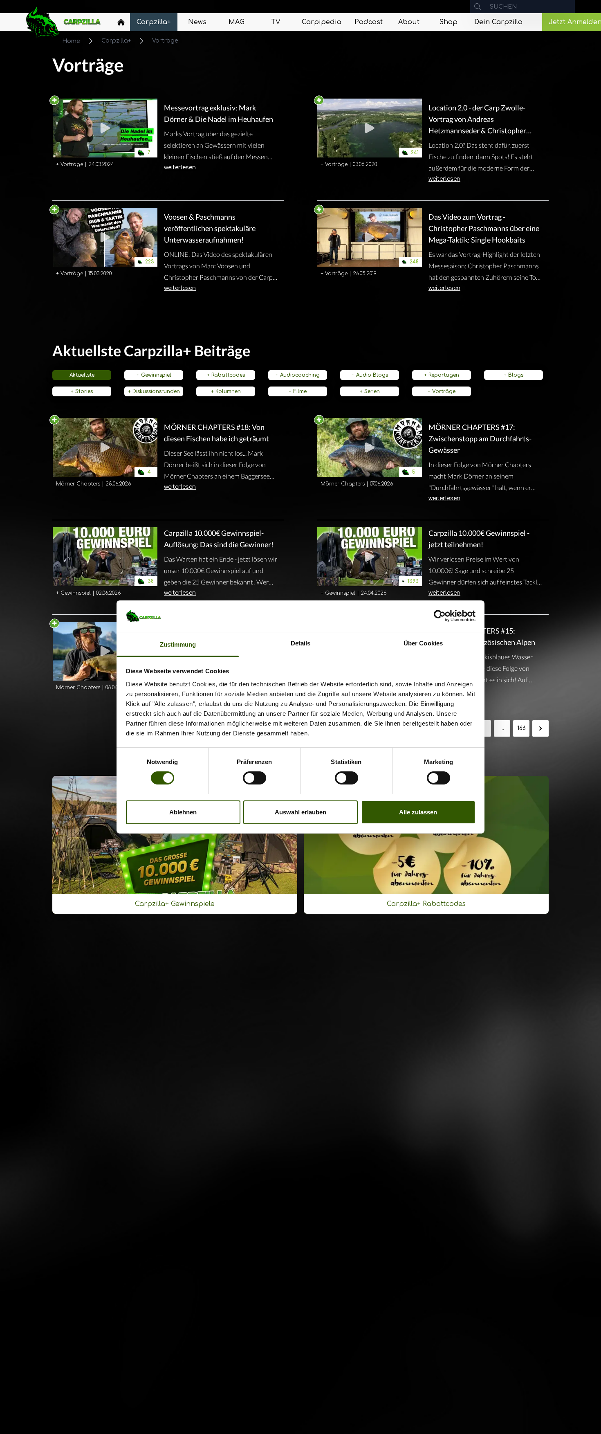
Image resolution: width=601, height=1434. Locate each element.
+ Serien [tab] (370, 391)
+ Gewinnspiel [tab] (154, 375)
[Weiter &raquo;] (540, 728)
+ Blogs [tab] (513, 375)
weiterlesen (180, 167)
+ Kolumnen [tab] (226, 391)
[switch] (254, 777)
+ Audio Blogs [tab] (370, 375)
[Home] (121, 22)
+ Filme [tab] (298, 391)
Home (71, 41)
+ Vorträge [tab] (441, 391)
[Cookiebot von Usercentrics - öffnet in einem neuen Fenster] (439, 616)
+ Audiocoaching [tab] (298, 375)
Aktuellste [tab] (82, 375)
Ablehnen (183, 812)
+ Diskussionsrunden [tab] (154, 391)
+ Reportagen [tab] (441, 375)
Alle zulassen (418, 812)
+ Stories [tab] (82, 391)
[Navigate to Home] (121, 24)
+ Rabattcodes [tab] (226, 375)
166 (521, 728)
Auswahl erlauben (300, 812)
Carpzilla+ (116, 41)
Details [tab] (301, 643)
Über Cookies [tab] (423, 643)
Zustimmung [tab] (178, 644)
